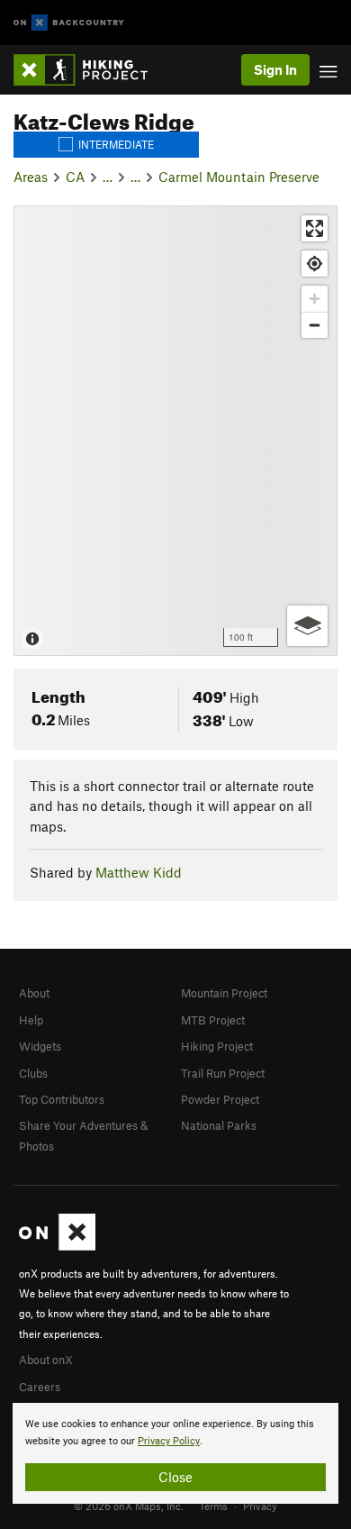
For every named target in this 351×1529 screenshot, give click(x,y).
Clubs (33, 1073)
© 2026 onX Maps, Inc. (129, 1505)
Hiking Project (217, 1046)
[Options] (307, 625)
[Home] (90, 70)
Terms (213, 1505)
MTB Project (213, 1020)
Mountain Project (224, 993)
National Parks (218, 1125)
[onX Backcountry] (69, 23)
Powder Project (220, 1099)
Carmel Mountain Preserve (239, 176)
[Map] (175, 430)
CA (75, 176)
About (34, 993)
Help (31, 1020)
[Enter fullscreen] (315, 228)
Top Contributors (61, 1099)
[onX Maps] (57, 1246)
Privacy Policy (169, 1441)
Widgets (40, 1046)
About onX (46, 1359)
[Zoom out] (315, 325)
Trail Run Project (223, 1073)
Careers (39, 1386)
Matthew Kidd (138, 872)
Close (175, 1477)
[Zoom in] (315, 299)
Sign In (275, 69)
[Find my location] (315, 263)
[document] (175, 1453)
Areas (31, 176)
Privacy (260, 1505)
